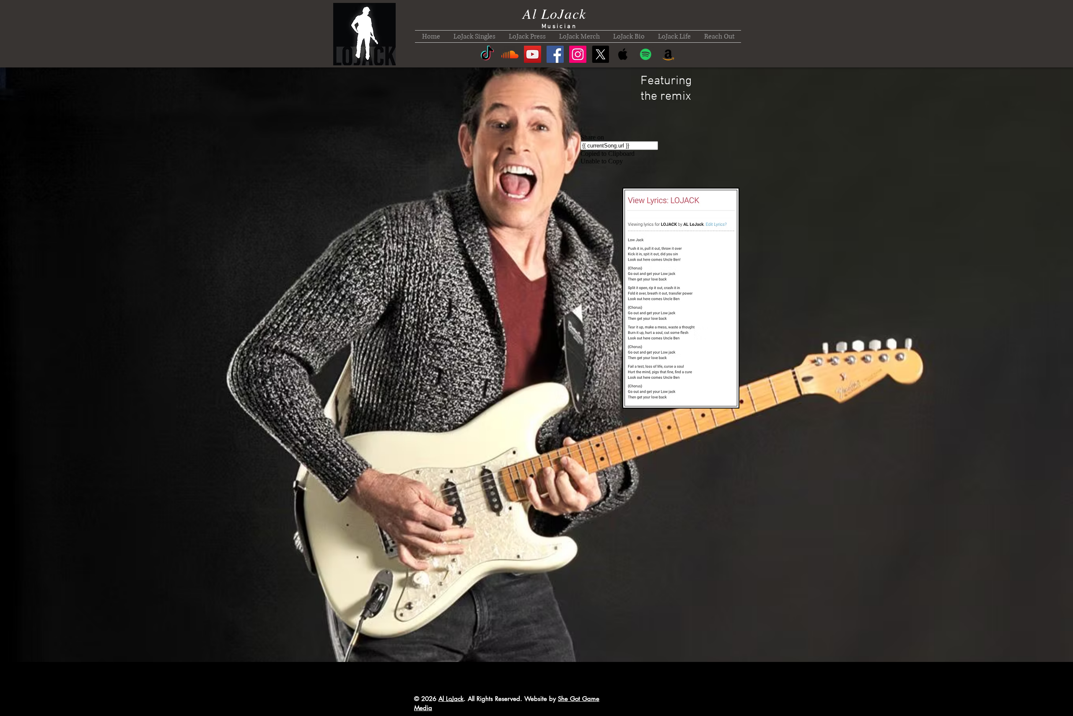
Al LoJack (554, 13)
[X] (600, 54)
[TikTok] (487, 54)
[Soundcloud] (509, 54)
